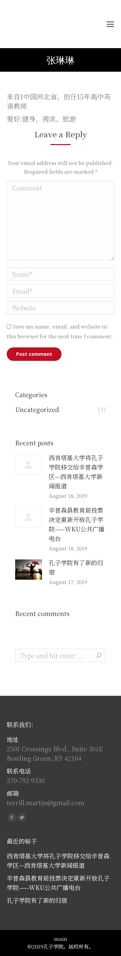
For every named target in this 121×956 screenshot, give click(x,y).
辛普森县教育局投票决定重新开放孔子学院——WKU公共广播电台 (77, 524)
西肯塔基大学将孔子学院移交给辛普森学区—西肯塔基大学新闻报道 (76, 471)
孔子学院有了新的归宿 (76, 567)
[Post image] (28, 464)
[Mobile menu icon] (110, 24)
